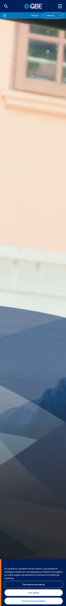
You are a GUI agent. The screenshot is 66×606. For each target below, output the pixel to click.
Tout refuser (33, 592)
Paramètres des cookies (34, 584)
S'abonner (50, 15)
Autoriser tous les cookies (33, 601)
